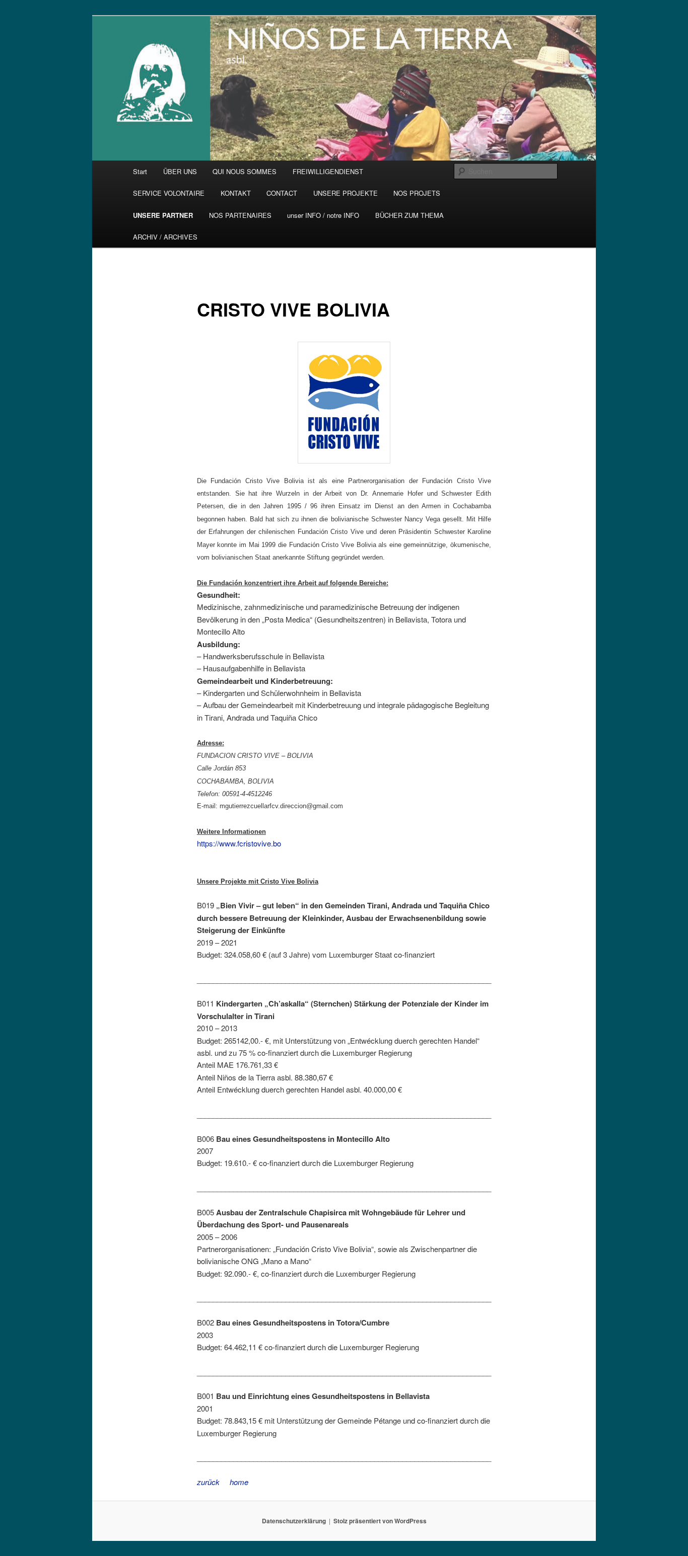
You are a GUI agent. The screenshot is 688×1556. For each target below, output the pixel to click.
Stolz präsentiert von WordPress (380, 1520)
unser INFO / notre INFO (323, 215)
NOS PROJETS (416, 193)
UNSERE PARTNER (163, 215)
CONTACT (281, 193)
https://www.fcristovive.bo (239, 843)
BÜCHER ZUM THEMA (409, 215)
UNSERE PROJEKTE (345, 193)
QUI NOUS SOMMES (245, 171)
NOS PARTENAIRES (240, 215)
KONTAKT (236, 193)
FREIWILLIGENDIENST (328, 171)
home (239, 1481)
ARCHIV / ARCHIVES (165, 237)
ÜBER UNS (180, 171)
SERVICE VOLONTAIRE (168, 193)
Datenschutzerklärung (294, 1520)
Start (140, 171)
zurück (208, 1481)
